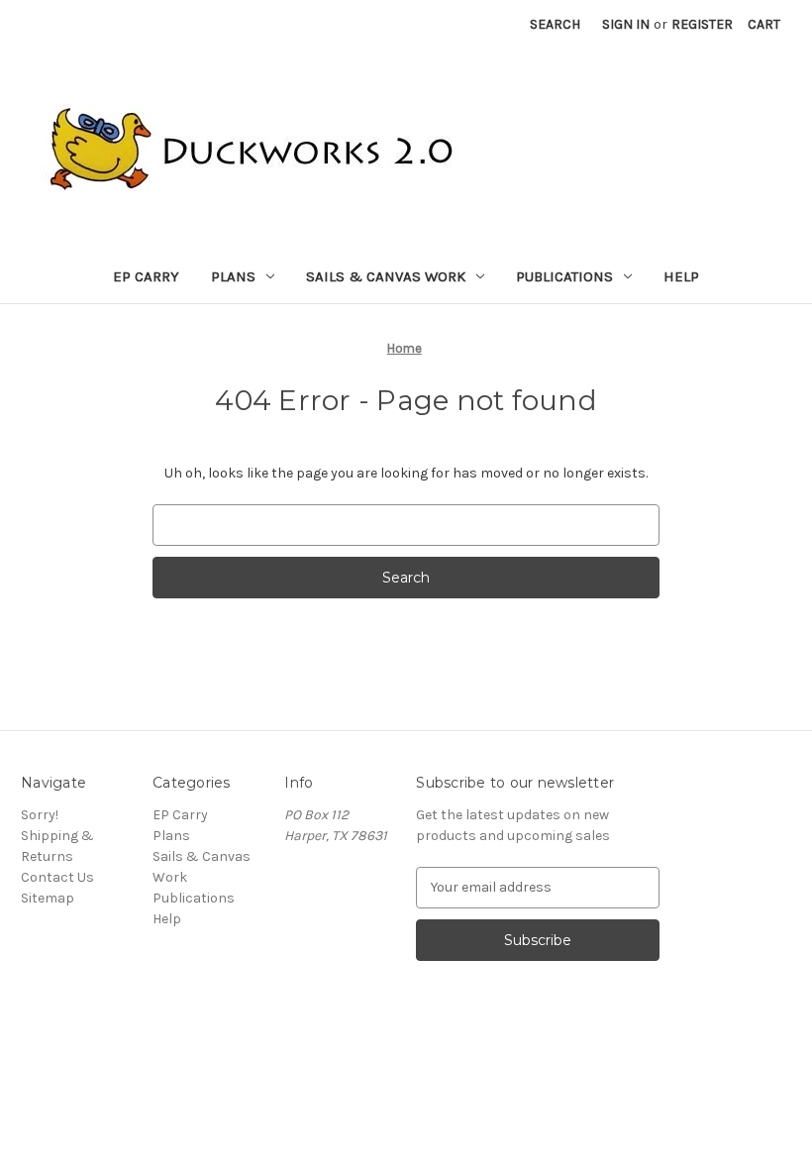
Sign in (626, 24)
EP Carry (146, 276)
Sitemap (47, 898)
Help (681, 276)
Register (702, 24)
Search (555, 24)
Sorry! (39, 814)
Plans (233, 276)
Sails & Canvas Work (385, 276)
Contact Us (57, 877)
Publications (564, 276)
